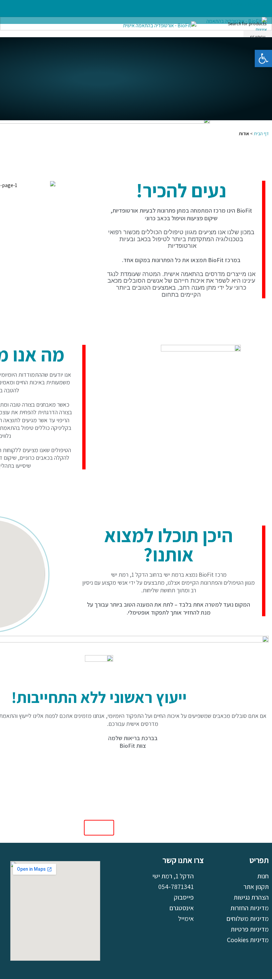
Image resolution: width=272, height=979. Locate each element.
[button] (263, 58)
